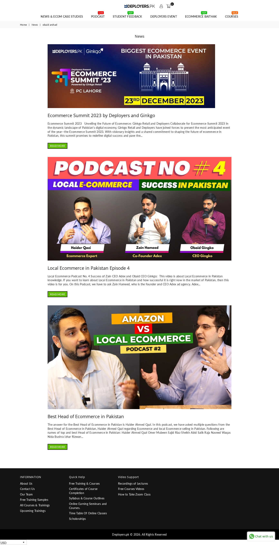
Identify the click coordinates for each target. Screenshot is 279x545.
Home (23, 24)
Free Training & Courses (84, 483)
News (35, 24)
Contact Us (27, 489)
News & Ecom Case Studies (62, 16)
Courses (231, 15)
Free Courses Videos (131, 489)
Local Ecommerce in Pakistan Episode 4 (89, 268)
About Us (26, 483)
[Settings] (161, 6)
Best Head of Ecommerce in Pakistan (86, 416)
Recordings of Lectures (133, 483)
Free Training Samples (34, 499)
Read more (57, 145)
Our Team (26, 494)
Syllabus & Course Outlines (86, 498)
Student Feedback (127, 15)
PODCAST (98, 15)
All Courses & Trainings (35, 505)
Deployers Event (163, 16)
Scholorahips (77, 518)
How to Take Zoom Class (134, 494)
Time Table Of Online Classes (88, 513)
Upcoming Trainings (33, 510)
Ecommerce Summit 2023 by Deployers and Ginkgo (101, 115)
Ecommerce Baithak (201, 15)
